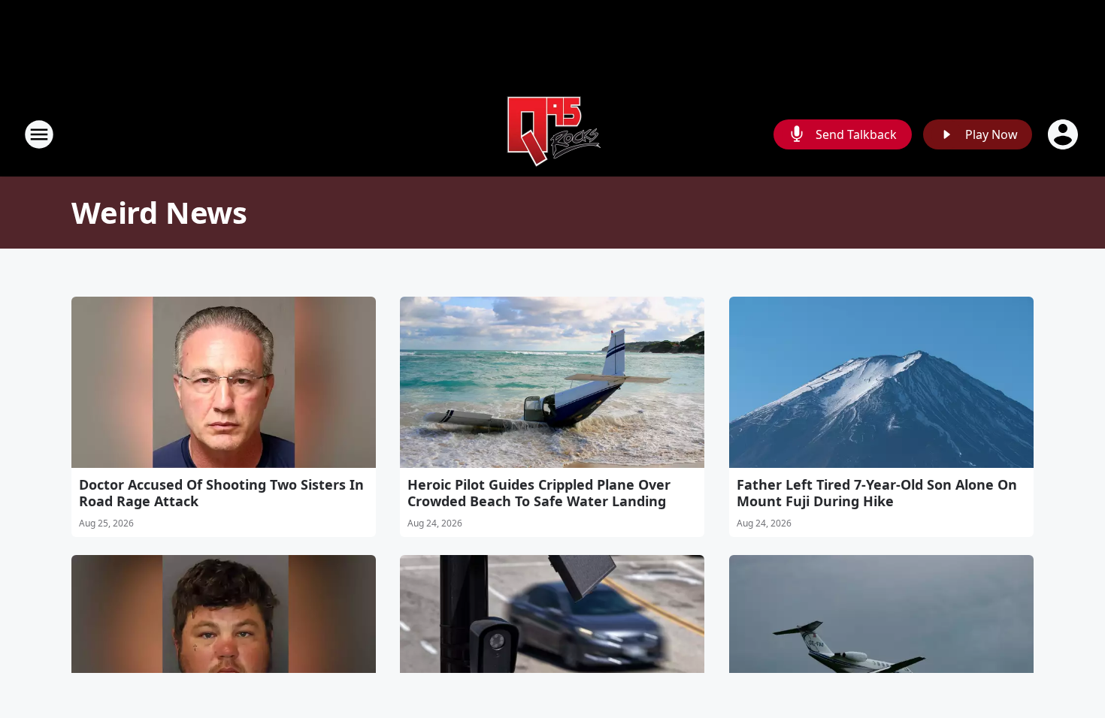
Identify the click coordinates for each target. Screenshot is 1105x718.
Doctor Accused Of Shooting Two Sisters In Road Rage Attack (221, 492)
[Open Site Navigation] (39, 134)
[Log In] (1064, 134)
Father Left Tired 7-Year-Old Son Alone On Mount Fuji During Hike (877, 492)
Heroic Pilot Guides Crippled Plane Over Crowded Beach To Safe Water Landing (539, 492)
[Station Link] (552, 134)
